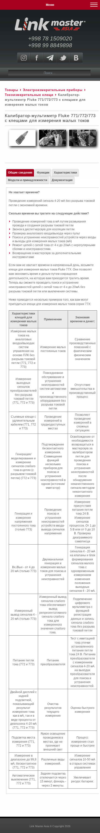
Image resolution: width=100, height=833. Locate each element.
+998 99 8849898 (50, 45)
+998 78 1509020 (50, 38)
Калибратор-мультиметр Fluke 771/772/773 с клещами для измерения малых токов (50, 118)
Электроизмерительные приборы (53, 90)
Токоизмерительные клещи (30, 95)
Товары (11, 90)
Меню (50, 5)
